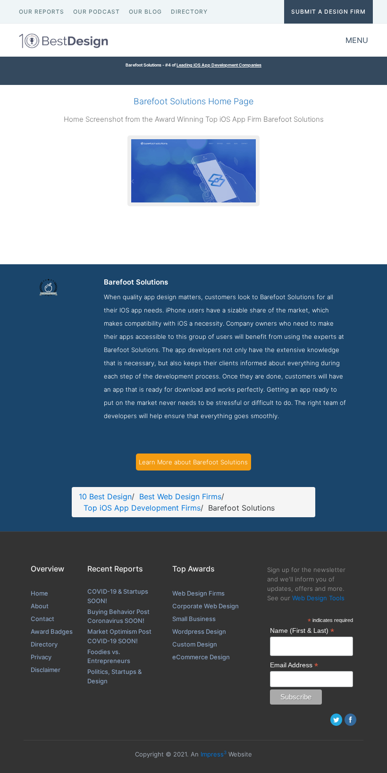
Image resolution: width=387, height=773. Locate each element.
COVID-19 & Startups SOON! (117, 596)
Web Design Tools (318, 598)
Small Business (194, 618)
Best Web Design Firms (180, 496)
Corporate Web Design (205, 606)
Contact (42, 618)
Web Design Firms (198, 593)
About (40, 606)
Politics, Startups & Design (114, 676)
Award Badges (52, 631)
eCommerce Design (201, 657)
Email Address (294, 665)
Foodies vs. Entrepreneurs (108, 656)
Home (39, 593)
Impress (214, 754)
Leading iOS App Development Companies (219, 64)
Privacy (41, 657)
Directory (44, 644)
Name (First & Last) (302, 630)
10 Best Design (105, 496)
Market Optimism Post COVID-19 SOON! (119, 636)
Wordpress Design (199, 631)
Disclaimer (45, 669)
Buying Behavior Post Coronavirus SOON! (118, 616)
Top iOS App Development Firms (142, 508)
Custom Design (194, 644)
